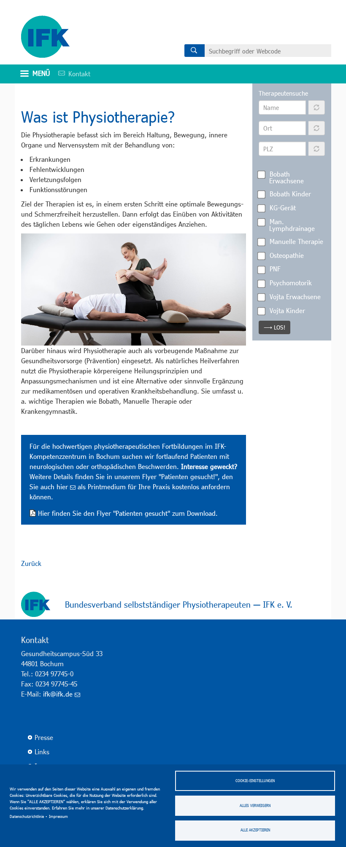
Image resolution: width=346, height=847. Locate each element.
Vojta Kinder (287, 310)
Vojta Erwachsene (295, 296)
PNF (275, 269)
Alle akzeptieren (255, 830)
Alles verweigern (255, 805)
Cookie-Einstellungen (255, 780)
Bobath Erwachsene (286, 177)
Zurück (31, 563)
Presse (44, 737)
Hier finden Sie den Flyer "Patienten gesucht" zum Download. (128, 513)
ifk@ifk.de (58, 694)
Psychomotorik (291, 283)
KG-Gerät (283, 208)
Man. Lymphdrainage (292, 224)
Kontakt (71, 74)
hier (62, 486)
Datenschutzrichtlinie (27, 816)
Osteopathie (287, 255)
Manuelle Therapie (296, 241)
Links (42, 752)
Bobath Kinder (290, 194)
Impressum (58, 816)
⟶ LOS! (274, 327)
